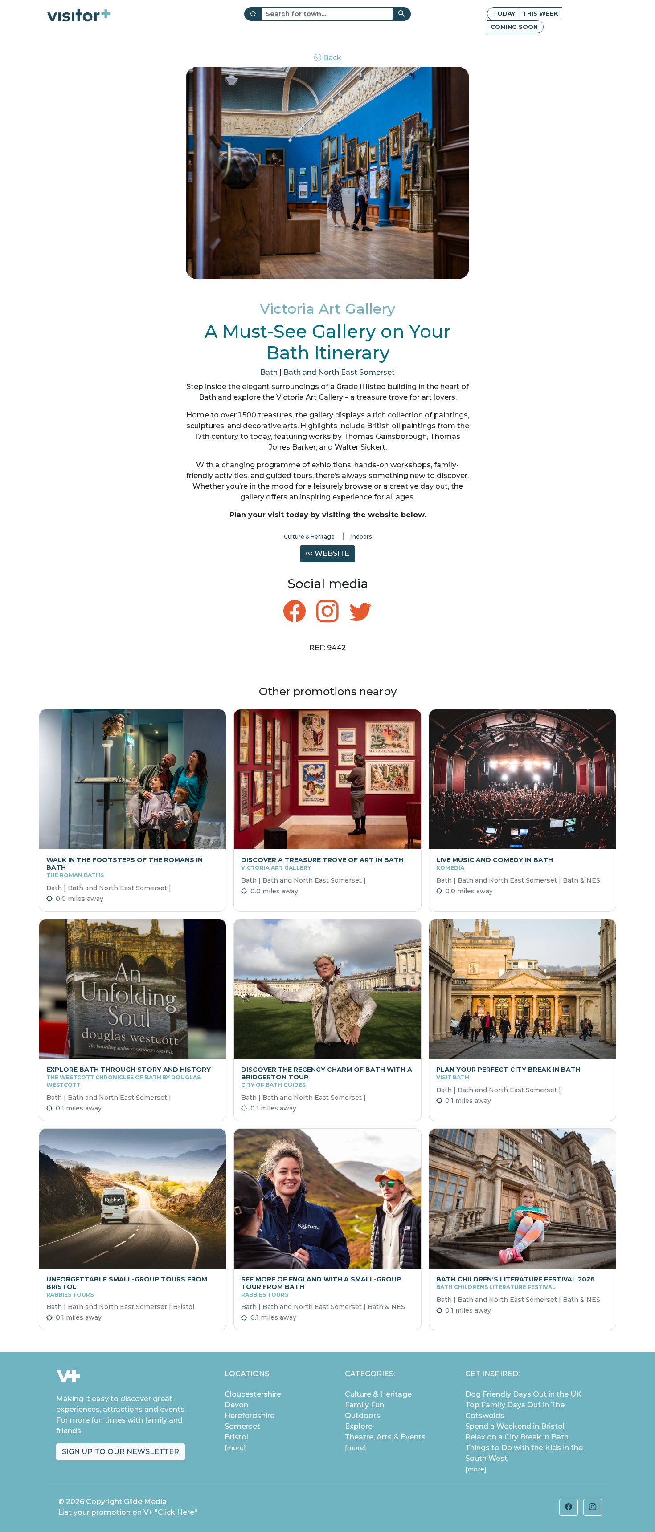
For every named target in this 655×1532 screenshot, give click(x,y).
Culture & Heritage (309, 536)
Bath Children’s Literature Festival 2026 (515, 1282)
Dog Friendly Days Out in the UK (523, 1394)
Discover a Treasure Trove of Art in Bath (322, 863)
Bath (269, 372)
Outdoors (362, 1415)
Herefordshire (249, 1415)
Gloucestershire (253, 1394)
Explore (359, 1426)
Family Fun (364, 1405)
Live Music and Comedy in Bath (494, 863)
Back (331, 57)
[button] (568, 1507)
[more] (235, 1448)
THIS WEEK (540, 13)
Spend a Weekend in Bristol (515, 1426)
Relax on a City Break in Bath (517, 1437)
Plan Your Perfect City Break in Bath (508, 1073)
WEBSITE (331, 553)
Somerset (242, 1426)
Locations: (247, 1374)
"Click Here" (176, 1512)
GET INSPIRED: (492, 1374)
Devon (236, 1405)
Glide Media (145, 1501)
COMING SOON (514, 26)
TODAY (504, 13)
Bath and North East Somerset (339, 372)
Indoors (361, 536)
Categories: (370, 1374)
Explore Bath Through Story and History (128, 1077)
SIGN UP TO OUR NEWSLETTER (120, 1451)
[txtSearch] (402, 14)
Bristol (236, 1437)
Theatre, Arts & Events (385, 1437)
